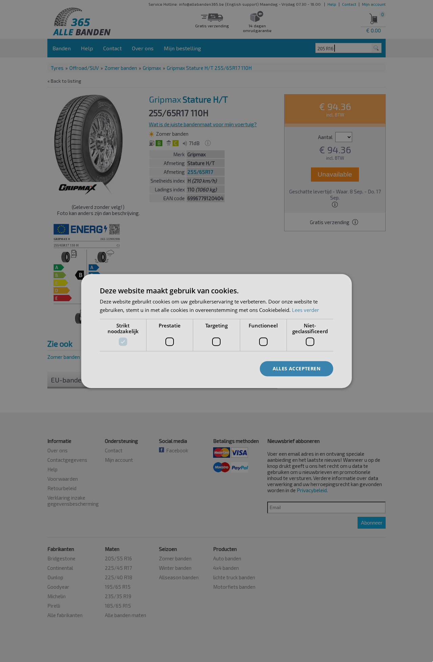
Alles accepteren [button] (296, 368)
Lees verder (305, 309)
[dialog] (216, 331)
